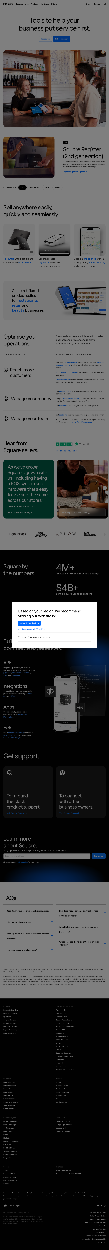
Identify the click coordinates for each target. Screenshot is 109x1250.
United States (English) (29, 623)
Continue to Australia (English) (30, 629)
